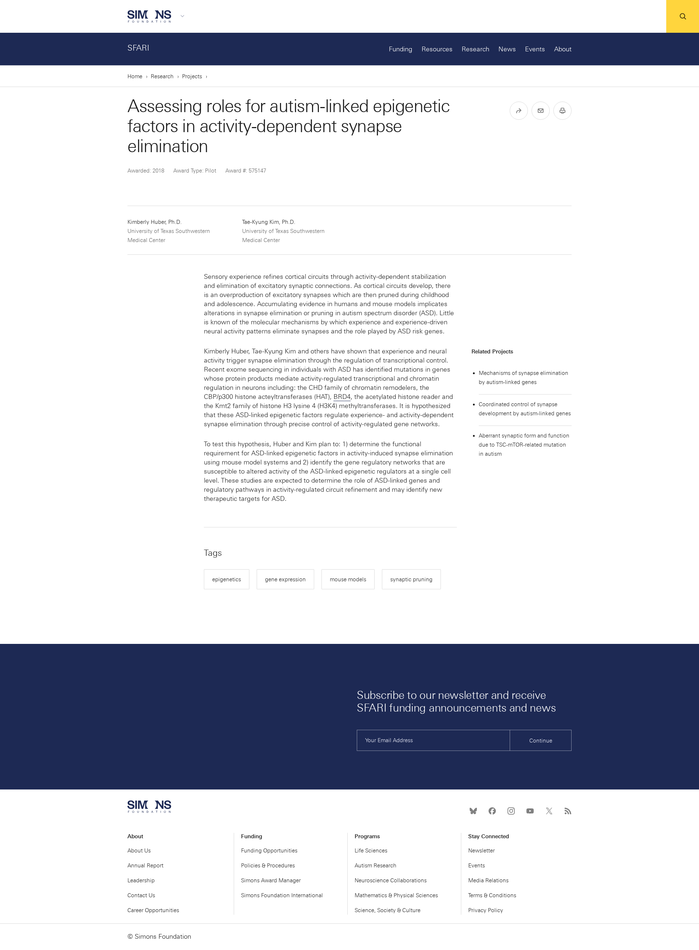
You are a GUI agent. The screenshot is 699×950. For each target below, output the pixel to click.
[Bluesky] (473, 811)
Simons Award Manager (271, 880)
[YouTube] (530, 811)
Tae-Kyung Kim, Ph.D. (283, 231)
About (563, 49)
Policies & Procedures (268, 865)
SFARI (138, 48)
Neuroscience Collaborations (391, 880)
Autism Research (375, 865)
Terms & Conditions (492, 895)
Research (475, 49)
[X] (549, 811)
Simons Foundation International (282, 895)
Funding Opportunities (269, 850)
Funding (400, 49)
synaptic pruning (411, 579)
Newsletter (481, 850)
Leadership (141, 880)
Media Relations (488, 880)
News (507, 49)
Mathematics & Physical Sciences (396, 895)
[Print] (562, 111)
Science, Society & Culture (387, 910)
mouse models (348, 579)
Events (535, 49)
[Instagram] (511, 811)
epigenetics (226, 579)
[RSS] (568, 811)
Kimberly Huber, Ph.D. (168, 231)
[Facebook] (492, 811)
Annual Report (145, 865)
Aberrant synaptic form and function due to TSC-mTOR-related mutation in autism (524, 444)
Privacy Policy (485, 910)
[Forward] (519, 111)
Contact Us (141, 895)
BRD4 (342, 397)
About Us (139, 850)
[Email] (541, 111)
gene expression (285, 579)
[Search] (682, 16)
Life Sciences (371, 850)
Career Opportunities (153, 910)
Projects (192, 76)
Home (134, 76)
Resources (437, 49)
